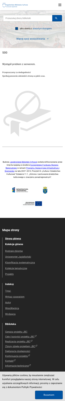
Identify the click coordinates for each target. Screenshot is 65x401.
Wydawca (10, 314)
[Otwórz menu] (60, 5)
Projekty (9, 274)
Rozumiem (49, 395)
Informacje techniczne (17, 365)
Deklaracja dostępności (17, 351)
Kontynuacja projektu (16, 356)
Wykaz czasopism (14, 296)
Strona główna (13, 238)
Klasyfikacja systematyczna (20, 262)
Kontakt (9, 361)
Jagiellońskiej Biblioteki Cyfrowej (23, 162)
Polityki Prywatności (31, 387)
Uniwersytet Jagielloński (18, 256)
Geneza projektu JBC (16, 331)
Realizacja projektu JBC (17, 341)
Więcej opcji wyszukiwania (30, 38)
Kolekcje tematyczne (16, 268)
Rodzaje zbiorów (14, 251)
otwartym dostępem (42, 28)
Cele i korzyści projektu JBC (19, 336)
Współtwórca (12, 308)
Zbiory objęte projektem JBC (20, 346)
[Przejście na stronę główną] (22, 5)
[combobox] (27, 18)
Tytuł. (8, 291)
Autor (8, 302)
